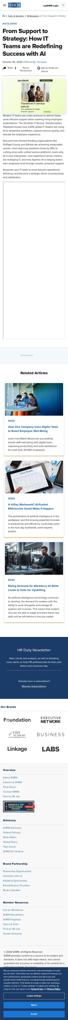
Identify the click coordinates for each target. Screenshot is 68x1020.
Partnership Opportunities (17, 871)
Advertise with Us (12, 876)
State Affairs (9, 837)
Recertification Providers (16, 885)
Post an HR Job (11, 796)
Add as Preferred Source (49, 69)
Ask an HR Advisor (13, 910)
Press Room (9, 787)
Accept (34, 1014)
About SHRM (10, 777)
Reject (34, 1005)
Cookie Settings (34, 996)
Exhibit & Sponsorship (15, 881)
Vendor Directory (12, 933)
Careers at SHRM (12, 782)
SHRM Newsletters (13, 915)
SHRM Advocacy (12, 828)
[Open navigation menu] (4, 5)
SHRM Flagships (12, 919)
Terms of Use (37, 989)
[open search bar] (63, 5)
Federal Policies (12, 832)
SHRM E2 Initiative (13, 851)
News (11, 421)
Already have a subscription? (34, 681)
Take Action (9, 846)
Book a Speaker (11, 890)
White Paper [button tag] (10, 23)
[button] (34, 686)
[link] (4, 16)
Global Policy (10, 842)
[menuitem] (14, 5)
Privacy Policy (53, 989)
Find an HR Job (11, 929)
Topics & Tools (11, 924)
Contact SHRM (11, 792)
